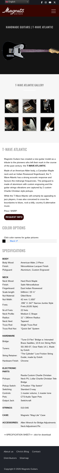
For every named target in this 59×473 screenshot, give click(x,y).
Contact (36, 451)
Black (12, 241)
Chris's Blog (22, 451)
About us (8, 451)
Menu (53, 11)
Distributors (10, 458)
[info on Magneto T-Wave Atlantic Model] (14, 217)
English (11, 2)
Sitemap (24, 458)
